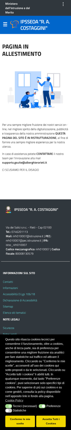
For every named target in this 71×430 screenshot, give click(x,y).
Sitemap (8, 306)
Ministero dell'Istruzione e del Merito (17, 8)
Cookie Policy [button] (14, 400)
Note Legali (10, 334)
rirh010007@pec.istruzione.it (23, 240)
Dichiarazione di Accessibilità (20, 300)
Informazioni (10, 288)
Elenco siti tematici (14, 312)
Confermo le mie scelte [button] (20, 421)
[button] (8, 406)
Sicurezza (8, 328)
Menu (5, 25)
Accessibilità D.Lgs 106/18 (19, 294)
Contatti (8, 282)
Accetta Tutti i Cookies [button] (51, 421)
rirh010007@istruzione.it (28, 236)
